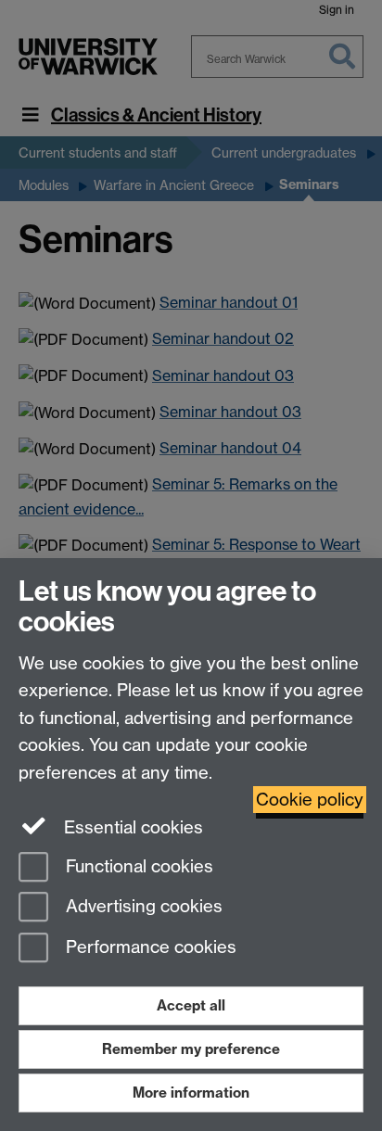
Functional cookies (137, 866)
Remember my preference (191, 1049)
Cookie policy (309, 799)
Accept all (191, 1005)
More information (191, 1092)
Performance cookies (148, 948)
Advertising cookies (142, 907)
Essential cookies (131, 827)
